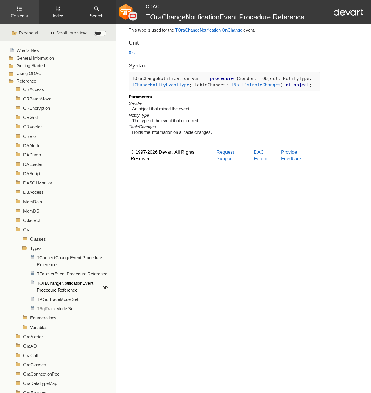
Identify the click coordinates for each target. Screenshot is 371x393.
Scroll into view (71, 33)
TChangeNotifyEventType (160, 84)
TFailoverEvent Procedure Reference (72, 274)
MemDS (31, 211)
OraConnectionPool (41, 374)
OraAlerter (33, 336)
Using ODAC (29, 73)
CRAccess (33, 89)
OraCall (30, 355)
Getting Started (31, 65)
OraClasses (34, 365)
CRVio (29, 136)
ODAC (152, 6)
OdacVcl (31, 220)
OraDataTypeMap (40, 383)
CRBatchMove (37, 99)
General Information (35, 58)
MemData (32, 202)
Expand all (29, 33)
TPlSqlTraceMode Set (57, 299)
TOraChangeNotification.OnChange (208, 30)
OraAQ (30, 346)
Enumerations (43, 318)
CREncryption (36, 108)
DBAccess (33, 192)
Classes (38, 239)
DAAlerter (32, 145)
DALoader (32, 164)
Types (36, 248)
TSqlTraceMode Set (55, 308)
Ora (26, 229)
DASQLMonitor (37, 183)
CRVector (32, 127)
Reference (26, 81)
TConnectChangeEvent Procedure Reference (69, 261)
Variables (39, 327)
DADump (32, 155)
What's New (28, 50)
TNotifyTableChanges (256, 84)
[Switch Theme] (100, 33)
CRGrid (30, 117)
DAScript (31, 173)
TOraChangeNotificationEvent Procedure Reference (65, 286)
